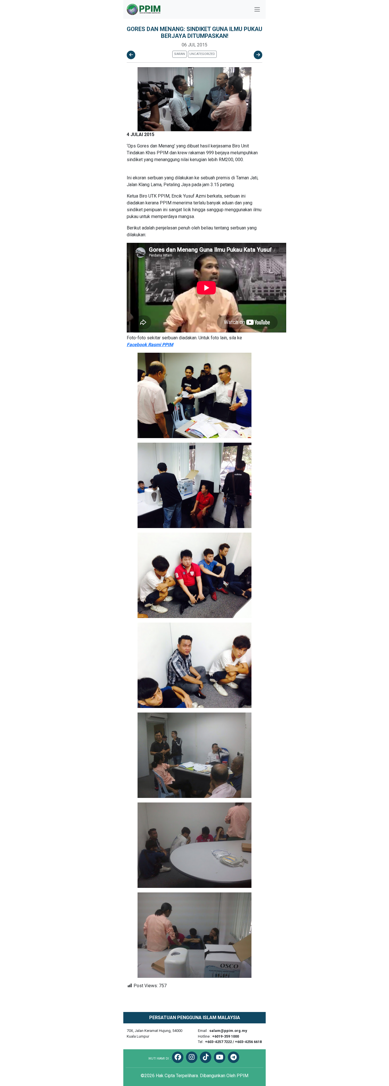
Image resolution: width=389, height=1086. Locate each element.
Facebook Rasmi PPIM (150, 344)
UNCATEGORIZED (202, 54)
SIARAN (179, 54)
